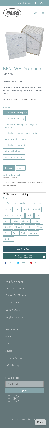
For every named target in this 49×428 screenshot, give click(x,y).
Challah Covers (13, 302)
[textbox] (24, 190)
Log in (19, 3)
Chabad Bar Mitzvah (15, 295)
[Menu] (43, 13)
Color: (6, 99)
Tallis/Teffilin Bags (14, 287)
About (8, 336)
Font (5, 198)
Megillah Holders (14, 317)
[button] (24, 256)
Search (9, 350)
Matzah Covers (13, 309)
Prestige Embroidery (27, 419)
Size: (5, 163)
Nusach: (6, 107)
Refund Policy (12, 365)
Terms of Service (13, 358)
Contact (28, 3)
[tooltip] (44, 257)
